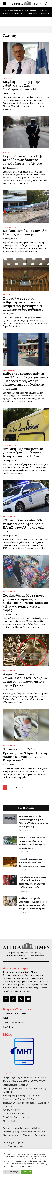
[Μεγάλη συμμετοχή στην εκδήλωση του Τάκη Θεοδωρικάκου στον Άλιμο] (26, 58)
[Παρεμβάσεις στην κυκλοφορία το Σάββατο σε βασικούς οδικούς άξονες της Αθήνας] (26, 132)
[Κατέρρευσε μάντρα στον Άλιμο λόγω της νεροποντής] (26, 206)
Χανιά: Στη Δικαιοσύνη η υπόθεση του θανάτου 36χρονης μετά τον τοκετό (32, 862)
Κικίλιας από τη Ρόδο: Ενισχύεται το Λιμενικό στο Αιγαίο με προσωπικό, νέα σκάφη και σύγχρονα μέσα (26, 11)
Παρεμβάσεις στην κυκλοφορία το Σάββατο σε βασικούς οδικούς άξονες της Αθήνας (25, 160)
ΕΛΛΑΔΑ (6, 152)
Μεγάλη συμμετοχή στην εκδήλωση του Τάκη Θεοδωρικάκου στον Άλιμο (22, 85)
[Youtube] (28, 999)
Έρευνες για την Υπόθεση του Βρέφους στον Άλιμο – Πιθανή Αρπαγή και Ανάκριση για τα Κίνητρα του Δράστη (25, 754)
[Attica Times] (26, 946)
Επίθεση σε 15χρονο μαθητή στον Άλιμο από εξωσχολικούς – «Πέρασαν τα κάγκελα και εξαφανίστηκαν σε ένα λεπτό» (26, 379)
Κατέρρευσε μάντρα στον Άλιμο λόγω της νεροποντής (26, 232)
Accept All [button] (27, 1171)
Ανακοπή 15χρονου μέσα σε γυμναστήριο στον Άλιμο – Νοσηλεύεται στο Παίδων (23, 452)
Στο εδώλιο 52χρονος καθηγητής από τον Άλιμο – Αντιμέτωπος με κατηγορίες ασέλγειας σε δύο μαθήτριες (23, 303)
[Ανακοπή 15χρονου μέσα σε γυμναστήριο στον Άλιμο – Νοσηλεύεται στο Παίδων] (26, 424)
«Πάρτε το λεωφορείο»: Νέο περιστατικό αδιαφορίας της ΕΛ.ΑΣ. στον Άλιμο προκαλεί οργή (24, 525)
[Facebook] (6, 999)
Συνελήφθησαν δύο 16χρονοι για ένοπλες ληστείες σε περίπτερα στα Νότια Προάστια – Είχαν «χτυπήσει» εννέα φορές (25, 602)
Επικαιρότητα (10, 227)
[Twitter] (21, 999)
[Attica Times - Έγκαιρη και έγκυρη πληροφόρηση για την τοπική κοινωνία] (26, 3)
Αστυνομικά (9, 370)
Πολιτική (7, 78)
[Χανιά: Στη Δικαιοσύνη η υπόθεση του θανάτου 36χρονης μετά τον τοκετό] (10, 862)
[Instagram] (13, 999)
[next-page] (22, 787)
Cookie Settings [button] (11, 1171)
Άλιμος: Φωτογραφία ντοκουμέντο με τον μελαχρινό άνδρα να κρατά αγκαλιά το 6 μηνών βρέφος (25, 679)
